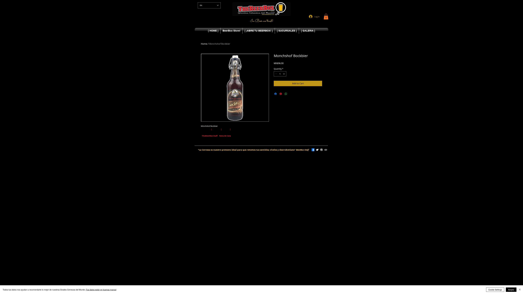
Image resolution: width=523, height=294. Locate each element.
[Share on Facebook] (275, 93)
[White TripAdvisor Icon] (325, 149)
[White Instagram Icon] (321, 149)
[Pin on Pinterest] (280, 93)
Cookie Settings (495, 289)
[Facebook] (313, 149)
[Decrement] (276, 73)
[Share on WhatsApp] (286, 93)
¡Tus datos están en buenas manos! (101, 289)
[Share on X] (291, 93)
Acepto (511, 289)
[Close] (519, 289)
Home (204, 43)
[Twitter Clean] (317, 149)
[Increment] (284, 73)
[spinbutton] (280, 73)
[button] (326, 16)
